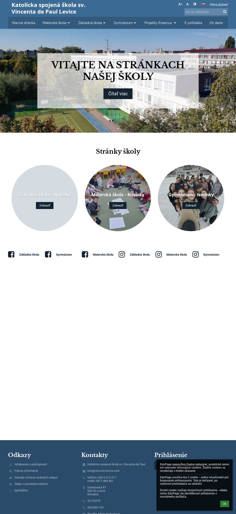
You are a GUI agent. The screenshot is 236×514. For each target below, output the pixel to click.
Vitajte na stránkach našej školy (118, 70)
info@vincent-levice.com (103, 470)
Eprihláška (21, 490)
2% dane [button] (216, 23)
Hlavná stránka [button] (23, 23)
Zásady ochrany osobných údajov (36, 477)
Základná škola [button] (90, 23)
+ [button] (182, 4)
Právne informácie (26, 470)
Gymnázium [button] (123, 23)
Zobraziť (44, 205)
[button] (195, 4)
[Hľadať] (224, 11)
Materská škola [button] (54, 23)
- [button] (189, 4)
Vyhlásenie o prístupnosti (30, 464)
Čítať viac (118, 94)
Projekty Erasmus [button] (159, 23)
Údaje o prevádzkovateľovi (31, 484)
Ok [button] (224, 503)
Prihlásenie (219, 4)
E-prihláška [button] (193, 23)
